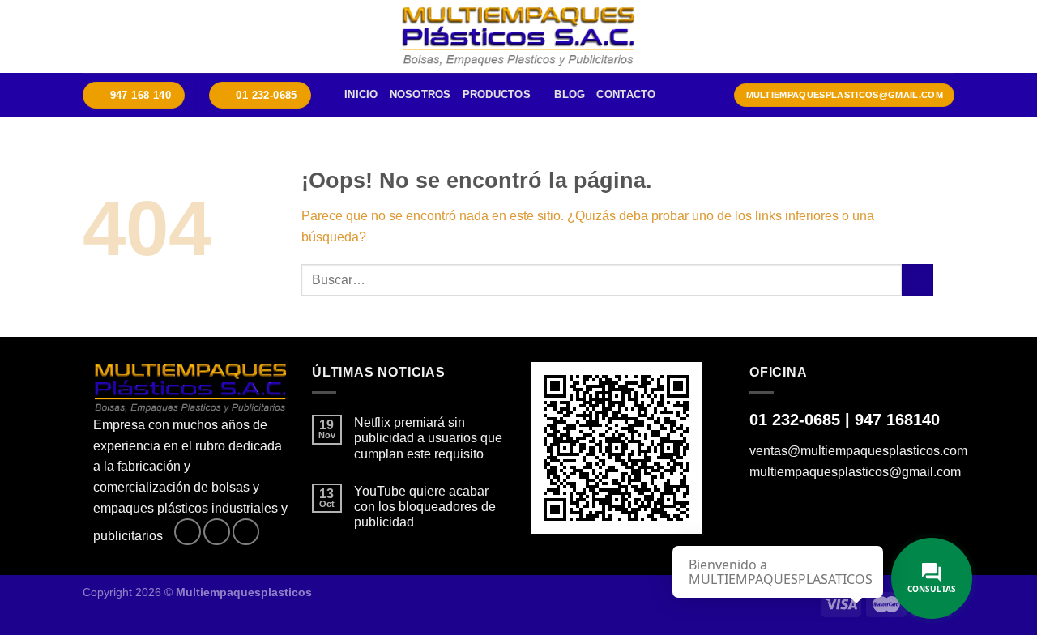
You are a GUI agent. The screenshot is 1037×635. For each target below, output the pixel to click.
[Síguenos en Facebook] (187, 531)
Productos (497, 94)
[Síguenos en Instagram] (216, 531)
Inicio (361, 94)
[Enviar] (917, 280)
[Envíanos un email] (246, 531)
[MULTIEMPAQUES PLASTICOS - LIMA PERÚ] (518, 37)
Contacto (625, 94)
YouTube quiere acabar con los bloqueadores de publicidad (425, 506)
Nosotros (420, 94)
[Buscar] (687, 94)
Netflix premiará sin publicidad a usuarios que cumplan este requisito (428, 438)
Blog (569, 94)
